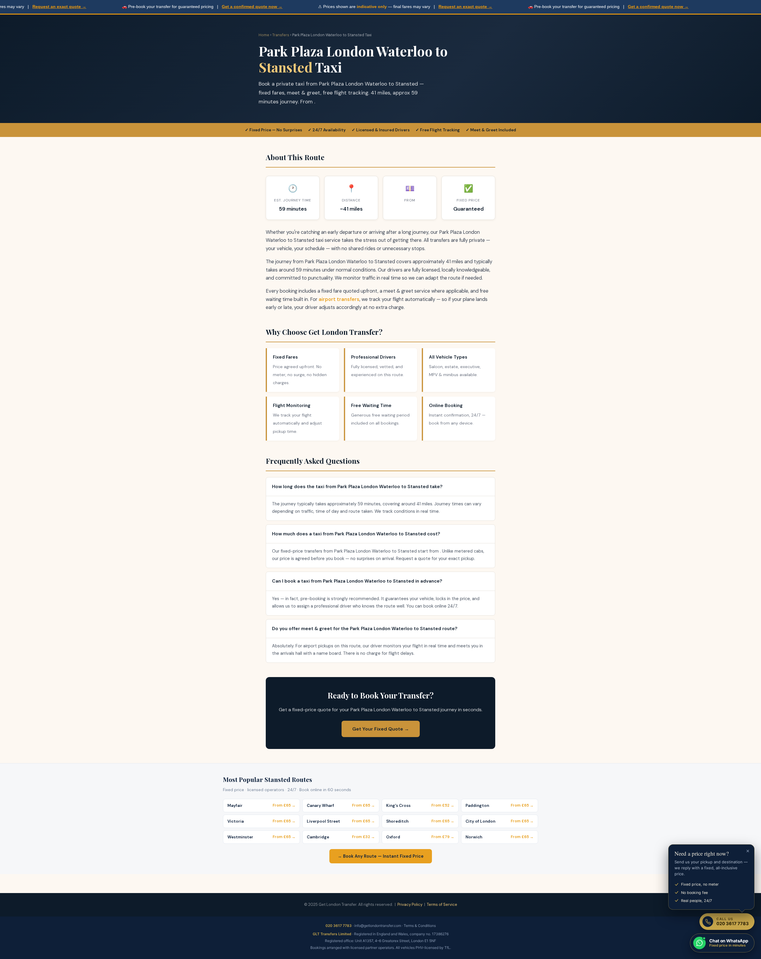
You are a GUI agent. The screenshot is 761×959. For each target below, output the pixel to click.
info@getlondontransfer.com (377, 925)
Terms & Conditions (420, 925)
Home (264, 34)
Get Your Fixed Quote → (380, 729)
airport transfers (339, 299)
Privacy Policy (409, 904)
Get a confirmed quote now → (224, 6)
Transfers (280, 34)
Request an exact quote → (32, 6)
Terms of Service (442, 904)
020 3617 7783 (339, 925)
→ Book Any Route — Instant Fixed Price (381, 856)
